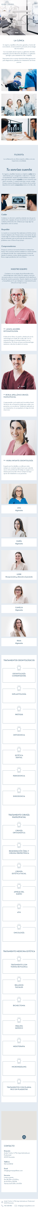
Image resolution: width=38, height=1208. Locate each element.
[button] (11, 32)
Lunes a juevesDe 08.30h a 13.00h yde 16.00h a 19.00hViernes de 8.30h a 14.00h (13, 1180)
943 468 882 (8, 1206)
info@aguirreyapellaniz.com (13, 1171)
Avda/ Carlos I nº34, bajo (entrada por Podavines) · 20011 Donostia (19, 1202)
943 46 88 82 (8, 1164)
